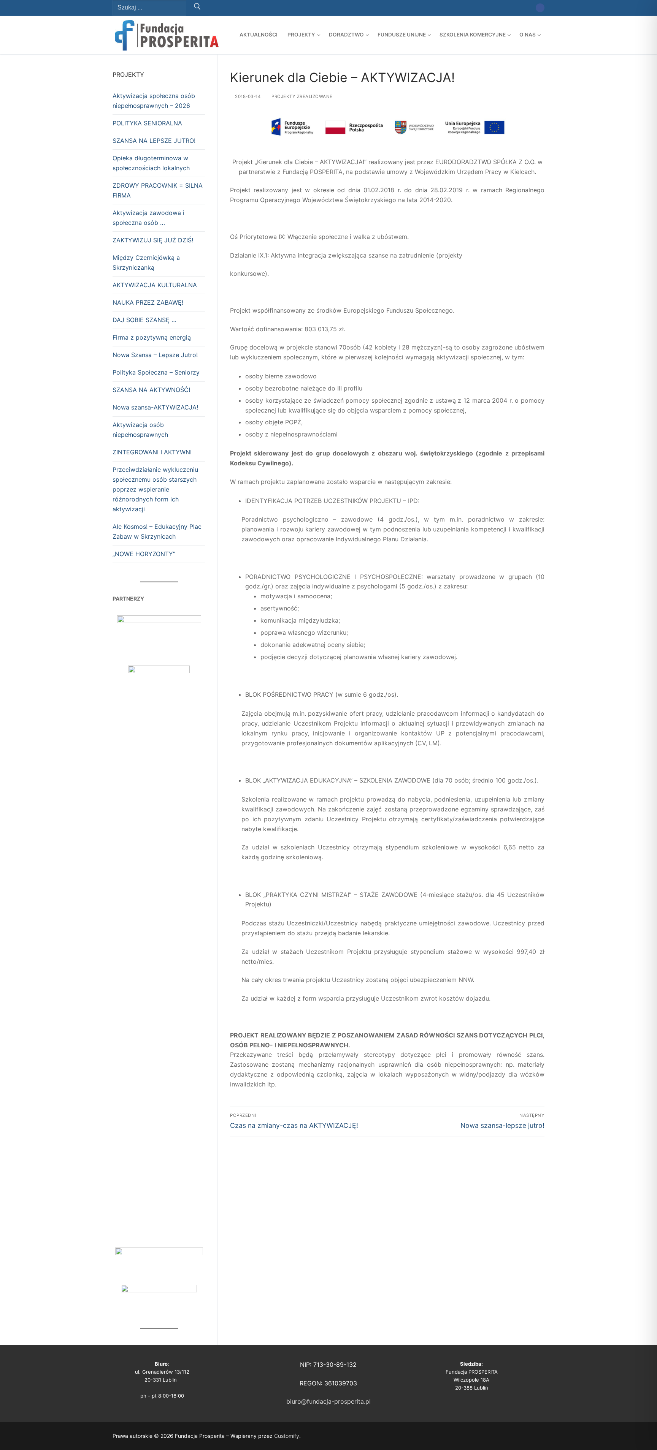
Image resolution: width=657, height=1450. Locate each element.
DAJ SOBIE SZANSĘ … (144, 320)
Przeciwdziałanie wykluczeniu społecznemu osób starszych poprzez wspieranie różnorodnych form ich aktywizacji (155, 489)
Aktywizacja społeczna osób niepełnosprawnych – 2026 (154, 100)
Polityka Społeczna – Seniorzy (156, 372)
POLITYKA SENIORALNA (147, 123)
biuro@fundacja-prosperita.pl (328, 1401)
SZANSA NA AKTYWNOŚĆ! (151, 390)
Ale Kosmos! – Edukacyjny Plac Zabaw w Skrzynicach (157, 531)
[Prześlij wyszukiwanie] (197, 8)
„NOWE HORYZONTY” (144, 554)
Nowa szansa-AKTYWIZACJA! (155, 407)
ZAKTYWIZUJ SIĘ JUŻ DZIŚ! (153, 240)
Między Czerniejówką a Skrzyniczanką (146, 262)
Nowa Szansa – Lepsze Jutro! (155, 355)
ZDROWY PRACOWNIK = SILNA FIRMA (158, 190)
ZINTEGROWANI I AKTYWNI (152, 452)
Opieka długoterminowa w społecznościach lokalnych (151, 163)
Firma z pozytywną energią (152, 337)
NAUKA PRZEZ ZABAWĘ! (148, 302)
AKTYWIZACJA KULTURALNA (155, 285)
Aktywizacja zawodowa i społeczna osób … (148, 217)
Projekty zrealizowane (301, 96)
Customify (286, 1436)
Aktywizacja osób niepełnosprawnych (140, 429)
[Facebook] (540, 7)
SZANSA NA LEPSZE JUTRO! (154, 140)
